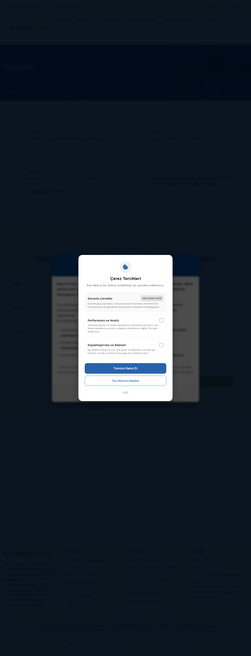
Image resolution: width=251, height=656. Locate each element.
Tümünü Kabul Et (125, 368)
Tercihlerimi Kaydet (125, 380)
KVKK (125, 392)
